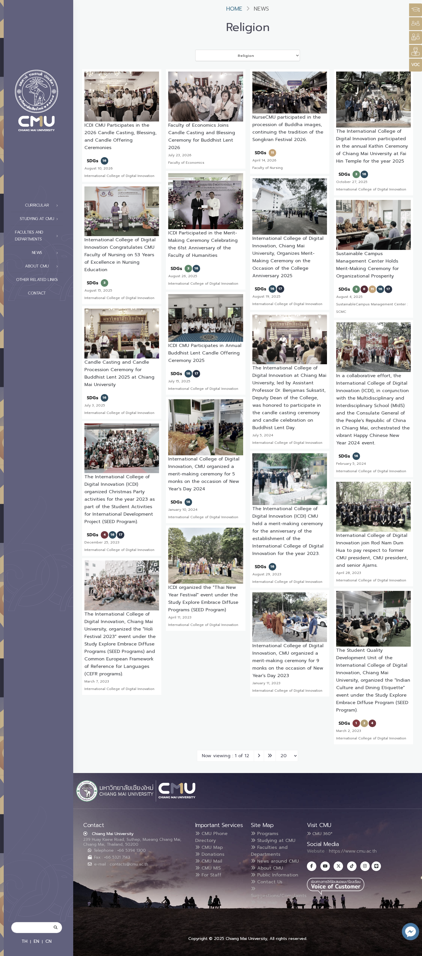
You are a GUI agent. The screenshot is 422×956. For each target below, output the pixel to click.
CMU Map (211, 847)
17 (280, 288)
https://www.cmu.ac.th (353, 851)
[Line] (376, 866)
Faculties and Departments (269, 851)
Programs (266, 833)
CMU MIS (210, 868)
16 (104, 160)
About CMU (269, 868)
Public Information (276, 875)
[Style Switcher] (415, 23)
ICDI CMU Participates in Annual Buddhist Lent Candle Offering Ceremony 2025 (204, 353)
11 (272, 152)
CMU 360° (321, 833)
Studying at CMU (275, 840)
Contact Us (268, 881)
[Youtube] (325, 866)
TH (25, 941)
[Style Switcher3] (415, 9)
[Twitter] (338, 866)
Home (234, 9)
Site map (266, 902)
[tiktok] (352, 866)
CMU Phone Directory (211, 837)
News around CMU (277, 861)
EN (36, 941)
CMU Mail (211, 861)
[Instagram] (365, 866)
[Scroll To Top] (412, 949)
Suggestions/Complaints (279, 895)
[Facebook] (311, 866)
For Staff (210, 875)
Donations (212, 854)
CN (48, 941)
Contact (37, 293)
